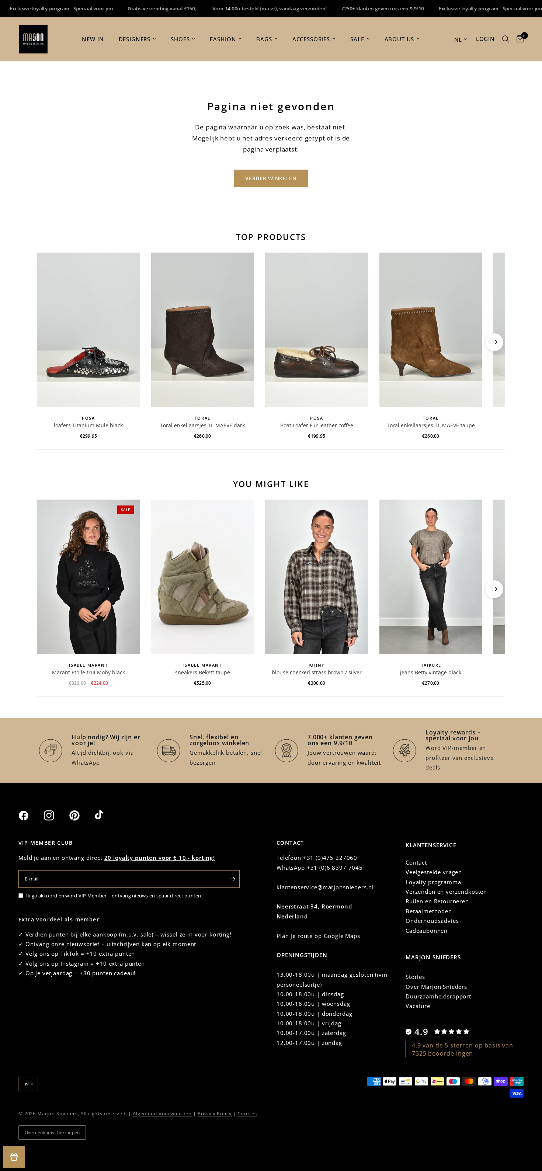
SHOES (180, 39)
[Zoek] (505, 39)
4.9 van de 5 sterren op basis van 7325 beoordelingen (462, 1049)
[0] (518, 39)
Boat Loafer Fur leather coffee (316, 425)
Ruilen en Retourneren (437, 901)
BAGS (264, 39)
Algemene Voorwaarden (162, 1113)
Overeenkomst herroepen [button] (52, 1132)
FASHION (223, 39)
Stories (415, 976)
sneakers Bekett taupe (202, 672)
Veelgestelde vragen (434, 872)
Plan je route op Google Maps (318, 935)
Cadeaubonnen (427, 930)
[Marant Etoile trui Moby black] (88, 577)
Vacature (418, 1006)
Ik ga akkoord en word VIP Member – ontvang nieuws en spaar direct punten (113, 895)
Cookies (247, 1113)
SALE (357, 39)
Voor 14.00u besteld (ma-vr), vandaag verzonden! (255, 8)
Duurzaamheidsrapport (438, 996)
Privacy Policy (215, 1113)
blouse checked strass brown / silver (317, 672)
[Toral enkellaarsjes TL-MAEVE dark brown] (202, 330)
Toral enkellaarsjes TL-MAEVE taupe (431, 425)
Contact (416, 862)
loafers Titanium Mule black (88, 425)
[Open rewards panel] (14, 1157)
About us (399, 39)
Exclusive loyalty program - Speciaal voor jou (476, 8)
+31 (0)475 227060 (330, 857)
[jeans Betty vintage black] (431, 577)
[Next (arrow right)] (494, 342)
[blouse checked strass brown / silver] (316, 577)
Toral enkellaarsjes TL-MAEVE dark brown (202, 425)
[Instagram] (55, 815)
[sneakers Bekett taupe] (202, 577)
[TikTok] (106, 815)
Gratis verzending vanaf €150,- (149, 8)
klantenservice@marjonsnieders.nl (325, 887)
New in (93, 39)
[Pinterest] (81, 815)
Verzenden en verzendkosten (446, 891)
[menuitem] (92, 39)
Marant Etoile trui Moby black (88, 672)
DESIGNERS (135, 39)
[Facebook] (30, 815)
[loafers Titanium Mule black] (88, 330)
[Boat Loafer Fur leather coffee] (316, 330)
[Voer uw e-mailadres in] (232, 879)
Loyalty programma (433, 882)
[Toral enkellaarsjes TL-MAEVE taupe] (431, 330)
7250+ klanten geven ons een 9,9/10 (368, 8)
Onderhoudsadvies (432, 920)
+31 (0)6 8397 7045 (335, 867)
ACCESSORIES (311, 39)
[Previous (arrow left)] (47, 342)
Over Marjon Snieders (436, 986)
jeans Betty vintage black (430, 672)
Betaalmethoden (429, 911)
